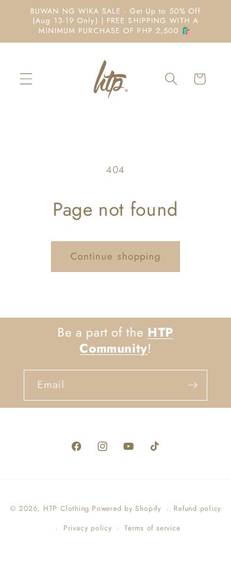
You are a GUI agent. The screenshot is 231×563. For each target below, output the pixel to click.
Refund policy (197, 508)
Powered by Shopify (126, 509)
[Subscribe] (192, 385)
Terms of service (152, 528)
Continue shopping (115, 256)
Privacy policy (87, 528)
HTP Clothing (66, 509)
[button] (26, 79)
